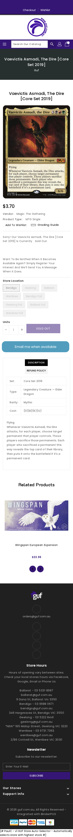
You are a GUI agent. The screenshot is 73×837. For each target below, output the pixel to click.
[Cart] (67, 44)
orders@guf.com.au (37, 616)
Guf (36, 70)
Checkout (29, 10)
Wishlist (45, 10)
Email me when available (35, 346)
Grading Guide (48, 225)
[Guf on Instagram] (40, 4)
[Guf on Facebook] (26, 4)
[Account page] (60, 44)
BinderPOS (48, 814)
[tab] (36, 362)
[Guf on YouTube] (47, 4)
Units (6, 322)
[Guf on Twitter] (33, 4)
